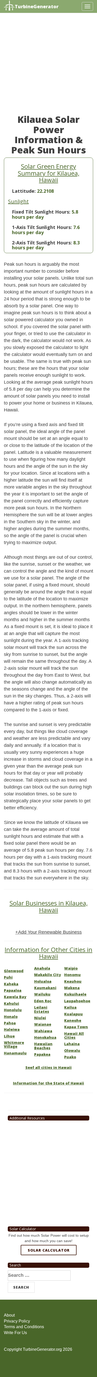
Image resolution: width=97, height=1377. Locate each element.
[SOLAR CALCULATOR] (49, 1268)
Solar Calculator (49, 1250)
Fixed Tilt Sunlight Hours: (41, 212)
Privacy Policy (17, 1321)
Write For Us (15, 1332)
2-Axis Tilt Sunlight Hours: (42, 243)
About (9, 1315)
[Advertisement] (48, 66)
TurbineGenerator (36, 6)
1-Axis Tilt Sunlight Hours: (42, 227)
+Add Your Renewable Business (48, 932)
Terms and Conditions (24, 1327)
